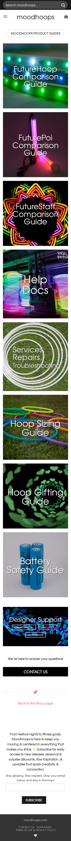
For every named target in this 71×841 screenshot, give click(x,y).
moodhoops (35, 17)
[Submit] (63, 5)
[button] (5, 16)
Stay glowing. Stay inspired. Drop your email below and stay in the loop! (35, 777)
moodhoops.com (35, 820)
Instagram (44, 827)
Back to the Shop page (35, 703)
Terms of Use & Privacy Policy (36, 830)
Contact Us (26, 827)
